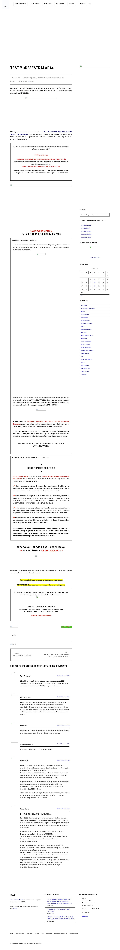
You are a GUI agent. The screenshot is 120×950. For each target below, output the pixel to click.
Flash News (35, 4)
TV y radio (84, 374)
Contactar (49, 933)
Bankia (83, 311)
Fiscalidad (84, 332)
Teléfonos (60, 4)
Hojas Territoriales (86, 347)
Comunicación (85, 314)
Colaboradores (73, 933)
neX (82, 356)
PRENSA (72, 4)
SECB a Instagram (86, 234)
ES (89, 4)
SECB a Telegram (86, 225)
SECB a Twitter (85, 228)
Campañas (29, 933)
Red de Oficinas (53, 78)
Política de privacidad (60, 933)
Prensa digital (85, 365)
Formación (84, 338)
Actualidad (84, 305)
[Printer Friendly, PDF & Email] (66, 627)
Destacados (84, 317)
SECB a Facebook (86, 231)
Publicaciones (20, 4)
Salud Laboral (85, 371)
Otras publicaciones (86, 359)
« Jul (81, 295)
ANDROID (96, 257)
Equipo (37, 933)
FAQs (42, 933)
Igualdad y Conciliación (87, 350)
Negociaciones (85, 353)
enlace (15, 908)
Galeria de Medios (86, 341)
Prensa (83, 362)
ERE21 (83, 326)
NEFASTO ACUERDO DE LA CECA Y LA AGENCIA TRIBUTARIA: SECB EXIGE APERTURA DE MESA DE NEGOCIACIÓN (59, 901)
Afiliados (47, 4)
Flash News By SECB (87, 335)
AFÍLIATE (82, 4)
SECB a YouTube (86, 237)
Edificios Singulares (29, 78)
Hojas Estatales (42, 78)
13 (94, 282)
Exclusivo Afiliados (86, 329)
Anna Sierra (23, 81)
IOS (91, 257)
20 (94, 286)
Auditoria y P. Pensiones (88, 308)
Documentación (85, 320)
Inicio (11, 933)
